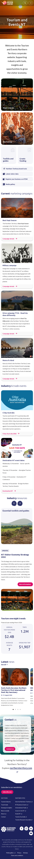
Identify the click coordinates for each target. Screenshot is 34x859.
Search (25, 3)
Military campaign (10, 265)
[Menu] (30, 3)
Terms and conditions (17, 855)
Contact (3, 817)
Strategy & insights (6, 807)
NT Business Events (21, 805)
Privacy (19, 853)
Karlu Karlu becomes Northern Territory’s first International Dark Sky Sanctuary (13, 690)
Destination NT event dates (14, 460)
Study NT (18, 814)
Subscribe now (7, 792)
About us (3, 814)
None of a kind (8, 360)
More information (25, 584)
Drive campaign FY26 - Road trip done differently (15, 314)
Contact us (10, 749)
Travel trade (4, 805)
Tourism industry (6, 801)
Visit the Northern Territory (23, 801)
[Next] (19, 503)
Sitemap (25, 853)
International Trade (20, 807)
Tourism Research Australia (23, 820)
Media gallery (10, 853)
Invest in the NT (20, 811)
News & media (5, 811)
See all (3, 664)
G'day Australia (8, 413)
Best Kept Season (10, 220)
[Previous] (14, 503)
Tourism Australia (20, 817)
